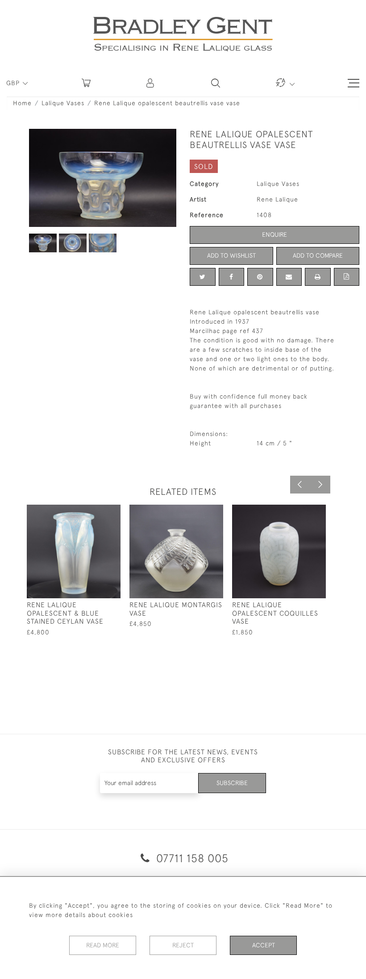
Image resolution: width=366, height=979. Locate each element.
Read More (102, 945)
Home (22, 103)
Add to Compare (318, 255)
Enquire (274, 234)
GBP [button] (14, 82)
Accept (263, 945)
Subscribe (232, 782)
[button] (151, 83)
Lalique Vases (63, 103)
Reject (183, 945)
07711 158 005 (191, 857)
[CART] (86, 83)
